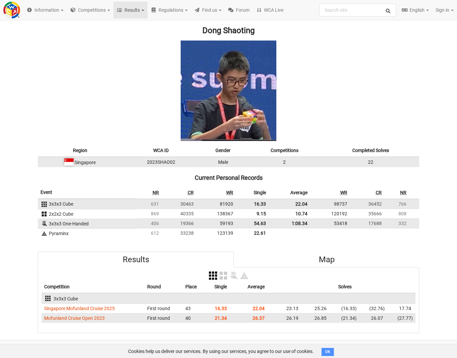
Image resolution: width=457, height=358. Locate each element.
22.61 (260, 233)
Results (136, 259)
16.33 (260, 204)
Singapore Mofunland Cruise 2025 (79, 308)
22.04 (301, 204)
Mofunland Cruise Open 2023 (74, 318)
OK (327, 352)
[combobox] (357, 10)
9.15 (261, 213)
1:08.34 (299, 223)
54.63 (260, 223)
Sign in (443, 10)
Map (327, 259)
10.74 (301, 213)
